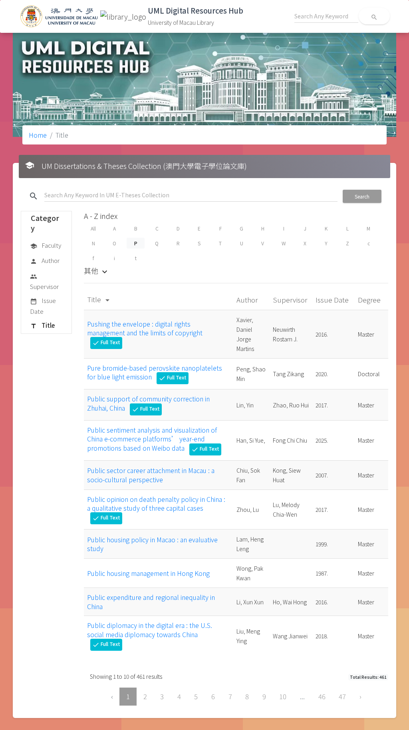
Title (42, 325)
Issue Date (43, 305)
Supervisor (44, 282)
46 (322, 696)
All (93, 228)
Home (38, 135)
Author (45, 260)
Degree (370, 300)
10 (282, 696)
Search (362, 196)
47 (342, 696)
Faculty (45, 245)
